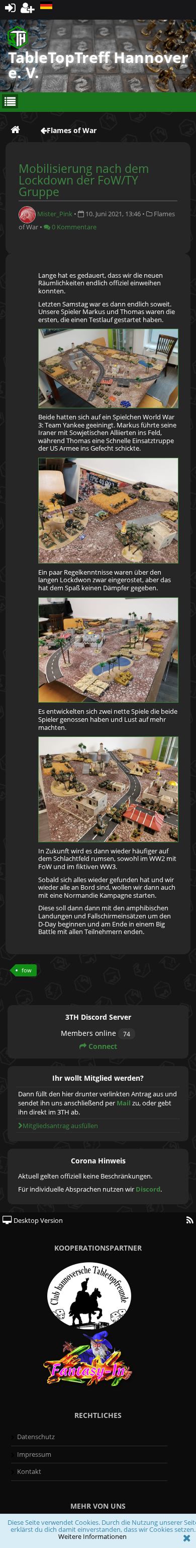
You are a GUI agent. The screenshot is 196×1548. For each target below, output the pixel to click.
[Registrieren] (28, 7)
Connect (101, 1046)
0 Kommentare (73, 226)
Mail (124, 1102)
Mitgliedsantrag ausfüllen (60, 1125)
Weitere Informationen (92, 1536)
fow (27, 970)
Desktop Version (37, 1220)
